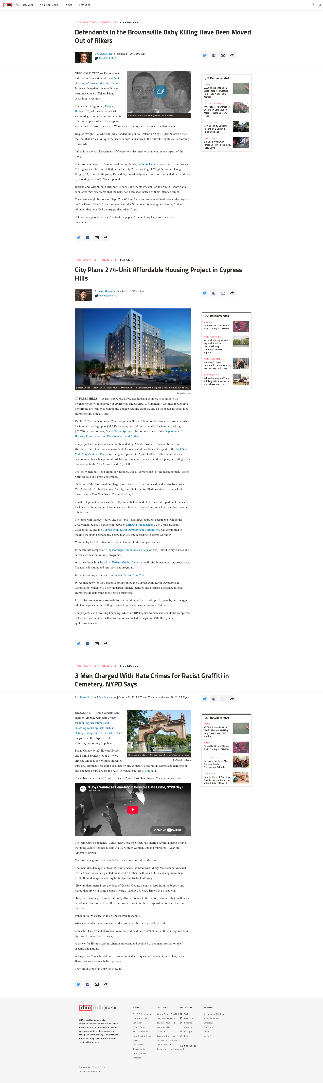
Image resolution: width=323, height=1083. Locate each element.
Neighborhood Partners (214, 1014)
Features (84, 5)
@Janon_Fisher (107, 58)
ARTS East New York (131, 575)
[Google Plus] (181, 1027)
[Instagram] (181, 1031)
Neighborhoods (49, 5)
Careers (207, 1031)
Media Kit (208, 1035)
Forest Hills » (211, 757)
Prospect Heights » (214, 103)
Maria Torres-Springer (119, 431)
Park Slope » (210, 138)
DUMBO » (208, 322)
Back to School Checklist (167, 1014)
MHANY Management (140, 524)
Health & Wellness (141, 1031)
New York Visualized (165, 1022)
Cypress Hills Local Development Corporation (131, 529)
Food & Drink (139, 1027)
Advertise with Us (211, 1018)
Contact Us (208, 1022)
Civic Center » (211, 122)
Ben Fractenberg (107, 697)
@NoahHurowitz (108, 295)
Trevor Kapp (86, 697)
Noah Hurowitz (106, 291)
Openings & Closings (165, 1035)
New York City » (212, 375)
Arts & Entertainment (142, 1014)
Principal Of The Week (166, 1040)
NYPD (146, 771)
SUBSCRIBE (190, 1045)
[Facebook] (181, 1018)
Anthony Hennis (148, 164)
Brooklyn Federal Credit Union (119, 562)
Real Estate (126, 260)
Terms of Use (85, 1067)
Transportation (139, 1049)
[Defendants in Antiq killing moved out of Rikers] (159, 92)
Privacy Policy (99, 1067)
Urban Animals (139, 1053)
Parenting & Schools (142, 1035)
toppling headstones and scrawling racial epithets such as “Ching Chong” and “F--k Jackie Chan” (99, 728)
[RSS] (181, 1035)
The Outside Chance (165, 1018)
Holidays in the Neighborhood (170, 1049)
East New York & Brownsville (96, 22)
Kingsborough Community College (126, 550)
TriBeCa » (209, 84)
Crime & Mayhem (129, 22)
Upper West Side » (213, 337)
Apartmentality (163, 1027)
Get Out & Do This (164, 1031)
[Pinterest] (181, 1022)
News (69, 5)
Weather (137, 1057)
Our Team (208, 1027)
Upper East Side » (213, 359)
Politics (136, 1040)
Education (137, 1022)
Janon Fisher (105, 53)
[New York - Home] (11, 5)
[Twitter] (181, 1014)
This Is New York (163, 1044)
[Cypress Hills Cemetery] (159, 731)
